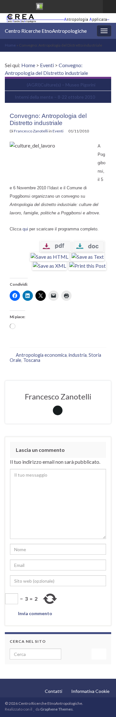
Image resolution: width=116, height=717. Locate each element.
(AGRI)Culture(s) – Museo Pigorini (61, 84)
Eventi (47, 65)
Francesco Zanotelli (31, 131)
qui (25, 229)
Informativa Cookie (90, 691)
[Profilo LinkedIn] (28, 5)
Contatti (53, 691)
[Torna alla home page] (58, 18)
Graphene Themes (56, 709)
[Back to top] (101, 703)
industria (78, 355)
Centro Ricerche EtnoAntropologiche (46, 31)
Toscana (31, 360)
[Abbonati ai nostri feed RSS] (8, 5)
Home (10, 45)
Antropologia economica (41, 355)
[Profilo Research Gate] (40, 5)
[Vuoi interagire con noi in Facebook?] (18, 5)
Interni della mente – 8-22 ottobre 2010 (55, 97)
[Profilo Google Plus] (51, 5)
